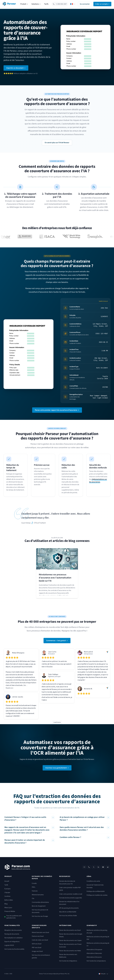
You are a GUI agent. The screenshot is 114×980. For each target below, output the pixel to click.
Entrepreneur (88, 654)
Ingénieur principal (54, 676)
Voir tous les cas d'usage (40, 916)
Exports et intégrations (11, 941)
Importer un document (15, 68)
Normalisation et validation (13, 938)
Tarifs (46, 4)
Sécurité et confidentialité (67, 912)
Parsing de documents (11, 934)
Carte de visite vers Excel (40, 940)
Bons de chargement (39, 906)
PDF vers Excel (36, 947)
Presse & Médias (9, 911)
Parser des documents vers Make (70, 951)
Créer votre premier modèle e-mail (70, 894)
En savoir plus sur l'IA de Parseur (57, 142)
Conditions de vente (93, 881)
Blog (5, 904)
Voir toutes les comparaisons (96, 961)
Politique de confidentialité (96, 891)
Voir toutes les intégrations (68, 961)
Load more (57, 722)
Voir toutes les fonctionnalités (14, 949)
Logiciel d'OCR (9, 945)
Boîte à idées (8, 900)
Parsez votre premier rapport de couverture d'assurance (56, 410)
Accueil (6, 881)
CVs (33, 898)
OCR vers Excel (36, 944)
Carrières (7, 896)
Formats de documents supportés (70, 898)
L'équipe (7, 892)
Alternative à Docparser (94, 949)
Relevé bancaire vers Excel (40, 932)
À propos (7, 889)
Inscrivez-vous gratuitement (56, 768)
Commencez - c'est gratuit (56, 640)
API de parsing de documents (69, 908)
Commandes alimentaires (40, 902)
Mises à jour (8, 907)
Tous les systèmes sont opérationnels (14, 917)
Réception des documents (13, 930)
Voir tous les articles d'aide (68, 915)
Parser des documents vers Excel (70, 930)
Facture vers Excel (38, 936)
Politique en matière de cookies (97, 895)
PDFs (33, 887)
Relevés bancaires (38, 895)
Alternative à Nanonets (94, 953)
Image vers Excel (37, 951)
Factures (35, 891)
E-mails (34, 883)
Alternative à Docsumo (94, 957)
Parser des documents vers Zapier (70, 940)
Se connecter (85, 4)
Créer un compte (101, 4)
